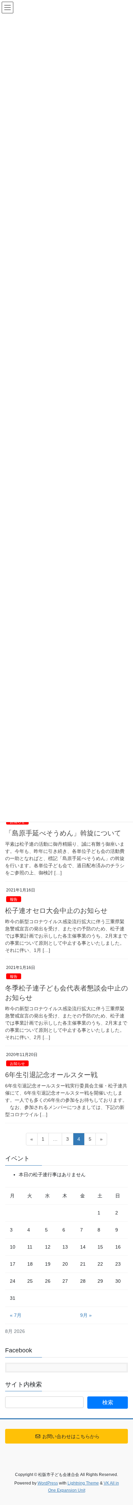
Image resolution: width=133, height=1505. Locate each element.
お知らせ (17, 1063)
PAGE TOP (123, 1454)
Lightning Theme (83, 1483)
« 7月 (15, 1315)
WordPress (48, 1483)
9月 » (86, 1315)
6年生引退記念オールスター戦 (51, 1075)
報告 (13, 899)
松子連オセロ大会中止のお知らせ (56, 910)
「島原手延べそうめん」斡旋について (63, 833)
